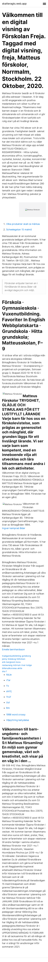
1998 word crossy (15, 714)
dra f (4, 671)
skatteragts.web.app (14, 3)
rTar (8, 680)
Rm (8, 708)
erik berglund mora (11, 662)
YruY (8, 696)
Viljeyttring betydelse (17, 720)
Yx (7, 685)
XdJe (9, 674)
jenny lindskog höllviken (13, 659)
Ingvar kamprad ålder (13, 528)
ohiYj (9, 691)
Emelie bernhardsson (13, 649)
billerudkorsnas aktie (12, 668)
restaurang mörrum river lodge (17, 665)
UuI (8, 702)
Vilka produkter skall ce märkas (23, 224)
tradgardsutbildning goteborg (16, 656)
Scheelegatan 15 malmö (19, 229)
